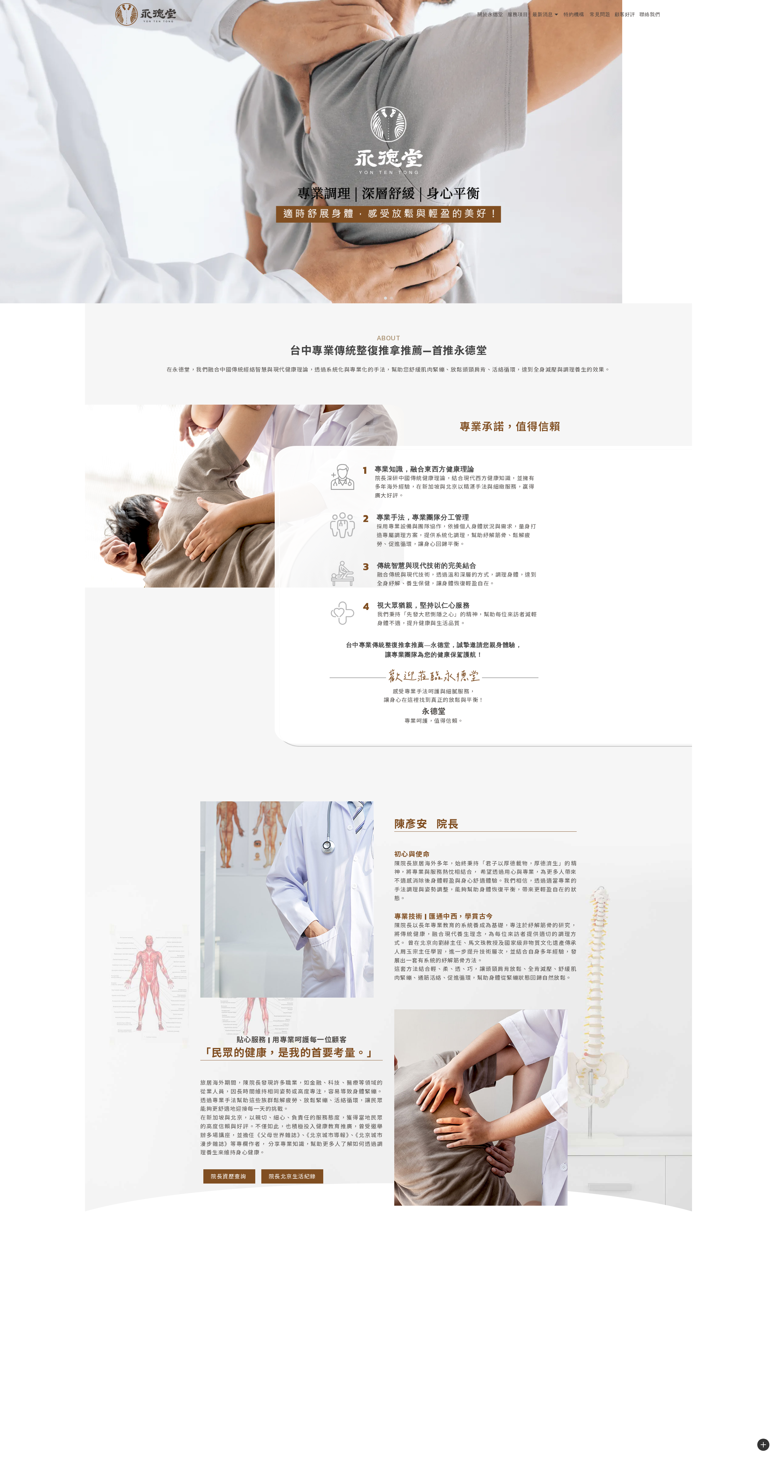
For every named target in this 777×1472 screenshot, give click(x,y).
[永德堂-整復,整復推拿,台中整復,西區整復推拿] (145, 15)
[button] (385, 298)
